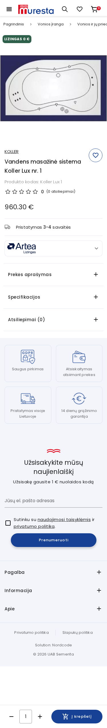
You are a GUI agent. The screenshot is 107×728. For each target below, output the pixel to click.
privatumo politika (34, 526)
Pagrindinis (13, 24)
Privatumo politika (31, 632)
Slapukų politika (77, 632)
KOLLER (12, 151)
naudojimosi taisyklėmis (64, 519)
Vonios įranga (51, 24)
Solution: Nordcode (53, 645)
